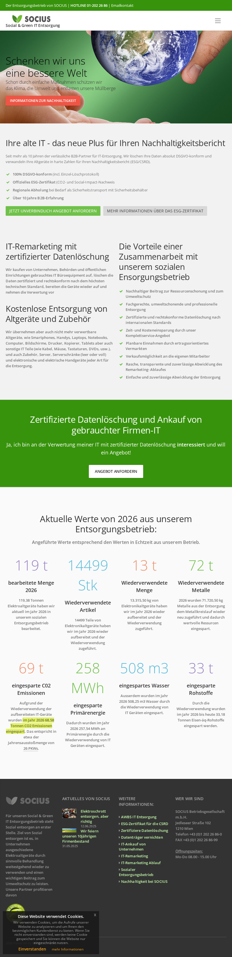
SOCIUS (60, 5)
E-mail (220, 943)
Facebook (208, 943)
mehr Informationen (67, 949)
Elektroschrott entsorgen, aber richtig (95, 816)
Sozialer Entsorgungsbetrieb (136, 872)
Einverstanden (32, 949)
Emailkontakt (122, 5)
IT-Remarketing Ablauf (141, 862)
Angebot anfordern (116, 471)
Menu (217, 21)
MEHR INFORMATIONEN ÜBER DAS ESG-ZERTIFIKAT (155, 210)
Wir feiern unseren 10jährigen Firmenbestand (80, 836)
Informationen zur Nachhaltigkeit (43, 100)
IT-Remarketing (134, 855)
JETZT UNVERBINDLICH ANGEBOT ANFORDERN (53, 210)
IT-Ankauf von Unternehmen (132, 846)
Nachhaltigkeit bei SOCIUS (144, 881)
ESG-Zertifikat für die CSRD (144, 823)
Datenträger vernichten (142, 837)
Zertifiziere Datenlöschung (144, 830)
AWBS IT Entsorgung (138, 816)
